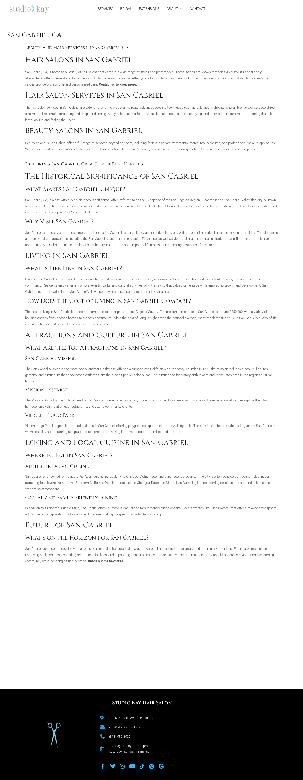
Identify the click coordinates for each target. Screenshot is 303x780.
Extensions (149, 9)
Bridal (126, 9)
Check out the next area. (106, 561)
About (172, 9)
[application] (180, 9)
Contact (197, 9)
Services (105, 9)
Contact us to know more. (118, 84)
